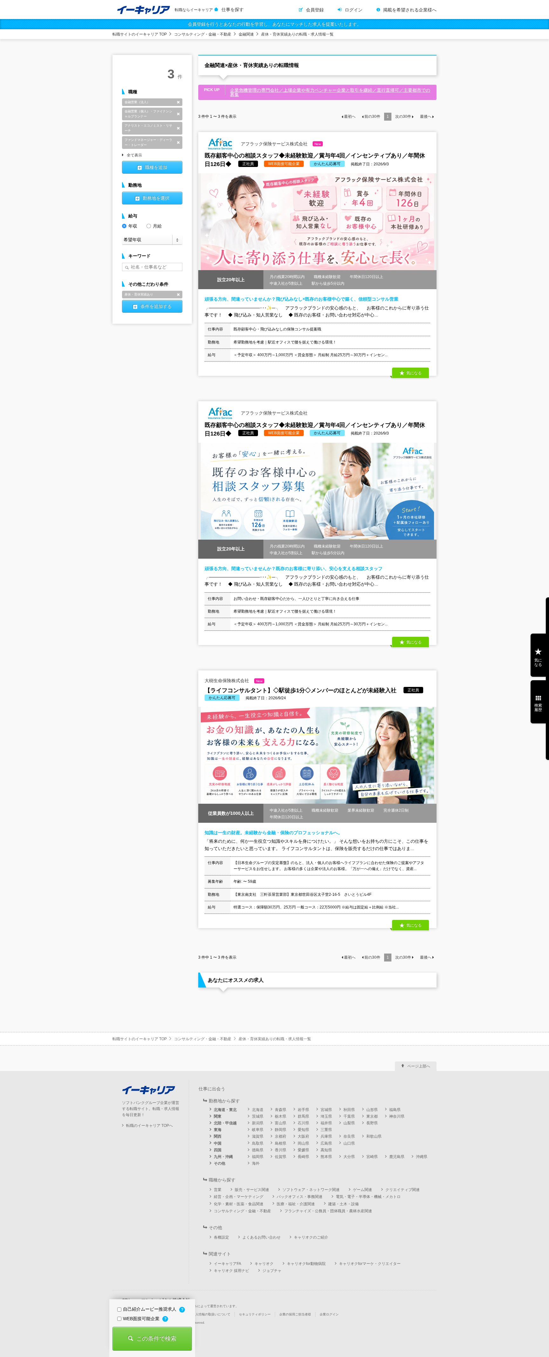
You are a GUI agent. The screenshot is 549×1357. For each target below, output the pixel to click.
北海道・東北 (225, 1110)
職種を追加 (156, 167)
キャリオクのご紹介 (311, 1237)
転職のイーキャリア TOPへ (149, 1125)
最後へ (425, 116)
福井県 (326, 1123)
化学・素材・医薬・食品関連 (238, 1204)
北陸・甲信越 (225, 1123)
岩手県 (303, 1110)
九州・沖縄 (223, 1156)
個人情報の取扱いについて (211, 1314)
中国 (217, 1143)
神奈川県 (396, 1116)
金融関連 (246, 34)
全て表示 (134, 155)
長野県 (372, 1123)
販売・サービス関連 (252, 1189)
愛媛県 (303, 1150)
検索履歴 (538, 707)
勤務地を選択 (156, 198)
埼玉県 (326, 1116)
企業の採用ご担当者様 (295, 1314)
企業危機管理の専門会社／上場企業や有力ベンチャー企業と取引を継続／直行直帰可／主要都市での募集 (330, 92)
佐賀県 (280, 1156)
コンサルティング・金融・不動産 (202, 34)
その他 (219, 1163)
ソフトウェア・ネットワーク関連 (311, 1189)
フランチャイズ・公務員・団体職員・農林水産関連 (328, 1211)
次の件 (403, 116)
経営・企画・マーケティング (238, 1196)
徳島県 (257, 1150)
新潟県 (257, 1123)
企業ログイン (329, 1314)
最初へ (350, 116)
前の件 (372, 116)
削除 (178, 102)
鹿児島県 (396, 1156)
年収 (132, 226)
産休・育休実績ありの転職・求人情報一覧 (297, 34)
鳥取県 (257, 1143)
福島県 (395, 1110)
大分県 (349, 1156)
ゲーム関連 (362, 1189)
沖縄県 (421, 1156)
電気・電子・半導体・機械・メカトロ (368, 1196)
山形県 (372, 1110)
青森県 (280, 1110)
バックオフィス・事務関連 (299, 1196)
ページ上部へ (418, 1066)
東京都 (372, 1116)
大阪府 (303, 1136)
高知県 (326, 1150)
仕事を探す (232, 9)
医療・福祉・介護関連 (296, 1204)
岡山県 (303, 1143)
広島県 (326, 1143)
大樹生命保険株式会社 (233, 680)
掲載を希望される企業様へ (410, 9)
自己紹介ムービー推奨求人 (150, 1309)
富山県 (280, 1123)
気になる (538, 662)
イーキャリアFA (227, 1263)
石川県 (303, 1123)
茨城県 (257, 1116)
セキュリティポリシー (255, 1314)
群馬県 (303, 1116)
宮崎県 (372, 1156)
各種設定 (221, 1237)
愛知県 (303, 1130)
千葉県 (349, 1116)
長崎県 (303, 1156)
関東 (217, 1116)
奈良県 (349, 1136)
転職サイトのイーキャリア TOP (139, 34)
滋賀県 (257, 1136)
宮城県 (326, 1110)
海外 (256, 1163)
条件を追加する (156, 306)
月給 (157, 226)
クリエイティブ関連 (402, 1189)
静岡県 (280, 1130)
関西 (217, 1136)
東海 (217, 1130)
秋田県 (349, 1110)
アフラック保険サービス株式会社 (280, 143)
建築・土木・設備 (343, 1204)
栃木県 (280, 1116)
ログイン (354, 9)
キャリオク (264, 1263)
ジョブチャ (271, 1270)
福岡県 (257, 1156)
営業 (217, 1189)
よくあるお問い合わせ (261, 1237)
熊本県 (326, 1156)
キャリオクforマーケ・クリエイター (370, 1263)
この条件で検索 (156, 1338)
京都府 (280, 1136)
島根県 (280, 1143)
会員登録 (315, 9)
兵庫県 (326, 1136)
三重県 (326, 1130)
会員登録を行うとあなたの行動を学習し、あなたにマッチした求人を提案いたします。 (274, 24)
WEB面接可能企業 (142, 1318)
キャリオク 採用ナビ (231, 1270)
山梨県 (349, 1123)
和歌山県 (374, 1136)
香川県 (280, 1150)
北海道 (257, 1110)
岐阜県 (257, 1130)
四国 (217, 1150)
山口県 (349, 1143)
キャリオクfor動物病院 (306, 1263)
